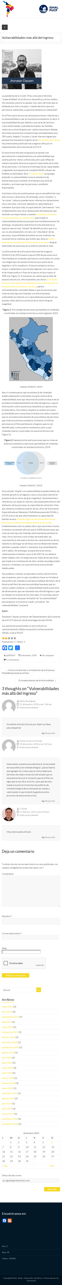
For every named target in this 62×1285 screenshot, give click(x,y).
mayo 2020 (7, 1067)
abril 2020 (7, 1072)
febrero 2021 (8, 1037)
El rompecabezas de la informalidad (37, 680)
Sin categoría (48, 655)
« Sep (4, 1165)
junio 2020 (7, 1062)
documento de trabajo (49, 139)
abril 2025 (7, 1011)
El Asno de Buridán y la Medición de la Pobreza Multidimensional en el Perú (28, 671)
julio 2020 (7, 1057)
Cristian (23, 808)
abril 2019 (7, 1108)
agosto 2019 (8, 1098)
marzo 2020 (8, 1078)
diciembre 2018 (10, 1118)
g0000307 (10, 655)
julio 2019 (7, 1103)
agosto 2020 (8, 1052)
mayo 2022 (7, 1027)
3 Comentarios (12, 659)
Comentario (8, 873)
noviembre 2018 (10, 1123)
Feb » (52, 1165)
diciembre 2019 (10, 1093)
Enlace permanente (28, 707)
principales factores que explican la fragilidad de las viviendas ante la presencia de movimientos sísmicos (30, 283)
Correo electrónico (12, 933)
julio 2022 (7, 1021)
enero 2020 (7, 1088)
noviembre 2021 (10, 1032)
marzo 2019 (8, 1113)
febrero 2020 (8, 1083)
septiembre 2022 (10, 1016)
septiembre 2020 (10, 1047)
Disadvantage (36, 173)
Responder (50, 733)
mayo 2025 (7, 1006)
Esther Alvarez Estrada (30, 740)
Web (4, 948)
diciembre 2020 (10, 1042)
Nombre (7, 916)
